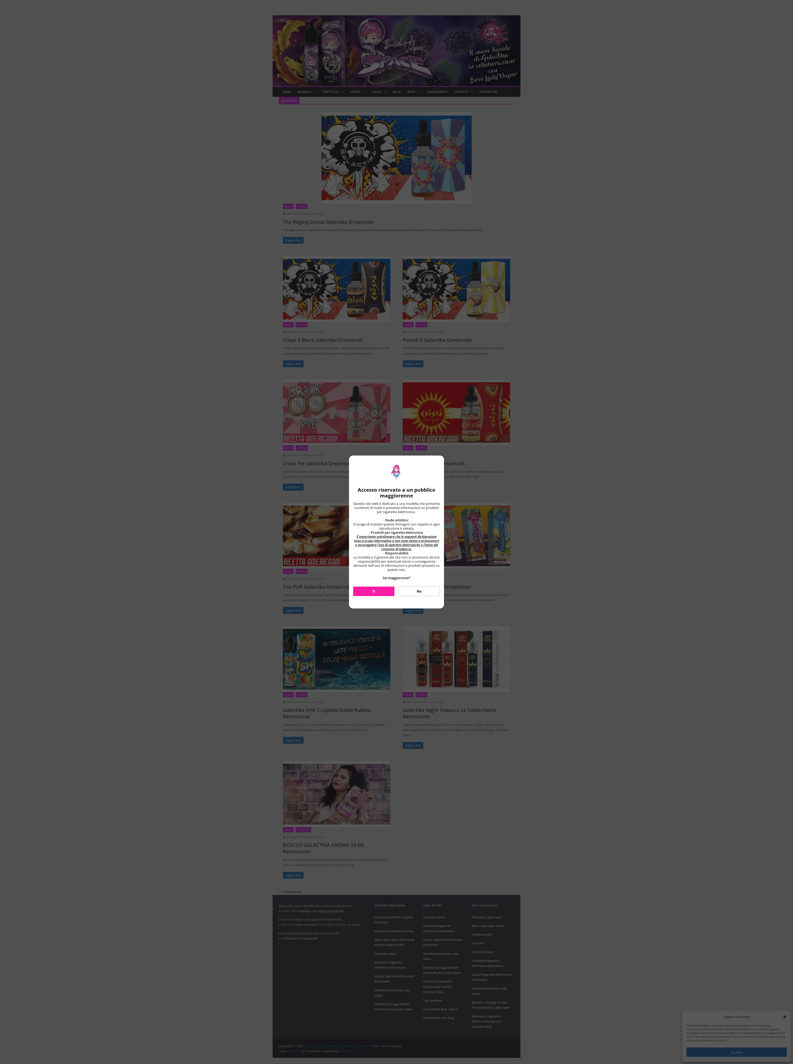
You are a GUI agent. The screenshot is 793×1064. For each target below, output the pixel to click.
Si (373, 591)
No (419, 591)
